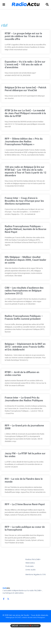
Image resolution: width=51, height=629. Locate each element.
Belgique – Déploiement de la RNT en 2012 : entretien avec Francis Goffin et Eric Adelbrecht (25, 347)
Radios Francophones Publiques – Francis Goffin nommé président (24, 317)
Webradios (30, 563)
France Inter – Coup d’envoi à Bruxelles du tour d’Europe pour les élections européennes (24, 201)
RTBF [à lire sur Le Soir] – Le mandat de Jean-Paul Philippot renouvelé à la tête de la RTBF (25, 113)
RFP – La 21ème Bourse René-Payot (25, 504)
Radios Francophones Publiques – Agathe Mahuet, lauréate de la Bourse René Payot (25, 229)
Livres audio (31, 569)
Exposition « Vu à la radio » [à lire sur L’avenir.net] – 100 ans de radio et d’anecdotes (25, 64)
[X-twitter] (8, 599)
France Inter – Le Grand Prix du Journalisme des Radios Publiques (24, 399)
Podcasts (30, 566)
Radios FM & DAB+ (33, 559)
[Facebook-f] (4, 599)
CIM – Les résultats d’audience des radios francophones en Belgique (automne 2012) (24, 290)
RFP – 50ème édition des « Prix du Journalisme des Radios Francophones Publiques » (24, 141)
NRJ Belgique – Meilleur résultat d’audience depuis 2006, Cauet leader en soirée (25, 260)
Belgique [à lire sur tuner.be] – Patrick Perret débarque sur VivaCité (25, 89)
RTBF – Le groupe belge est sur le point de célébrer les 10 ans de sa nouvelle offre (23, 36)
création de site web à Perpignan (33, 617)
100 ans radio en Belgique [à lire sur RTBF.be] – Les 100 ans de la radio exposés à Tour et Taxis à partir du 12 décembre (25, 171)
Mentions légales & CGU (36, 574)
